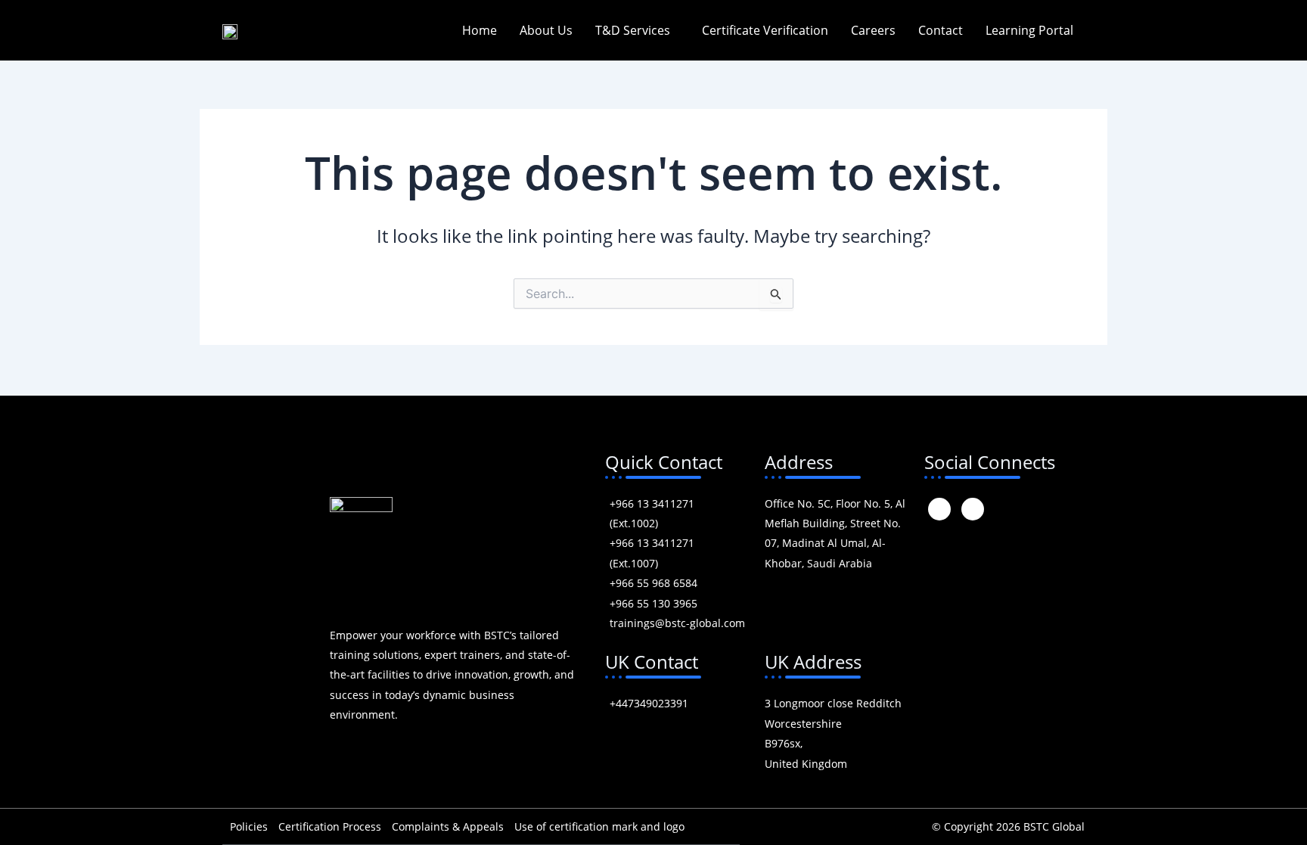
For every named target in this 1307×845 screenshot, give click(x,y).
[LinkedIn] (972, 509)
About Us (546, 30)
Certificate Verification (765, 30)
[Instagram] (939, 509)
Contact (940, 30)
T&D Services (632, 30)
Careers (873, 30)
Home (479, 30)
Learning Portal (1029, 30)
